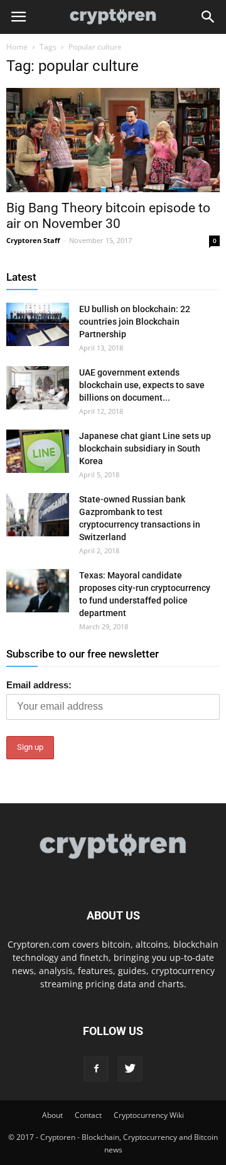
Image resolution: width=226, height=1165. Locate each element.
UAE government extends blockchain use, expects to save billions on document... (142, 385)
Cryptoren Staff (33, 240)
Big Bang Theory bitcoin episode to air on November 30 (108, 215)
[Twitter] (130, 1068)
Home (17, 46)
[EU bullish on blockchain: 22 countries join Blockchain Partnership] (37, 324)
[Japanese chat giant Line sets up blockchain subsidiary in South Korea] (37, 451)
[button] (208, 17)
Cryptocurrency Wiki (149, 1115)
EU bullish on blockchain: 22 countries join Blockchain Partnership (134, 321)
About (52, 1115)
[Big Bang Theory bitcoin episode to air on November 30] (113, 140)
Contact (88, 1115)
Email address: (39, 685)
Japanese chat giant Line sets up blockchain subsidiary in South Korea (145, 448)
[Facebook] (96, 1068)
